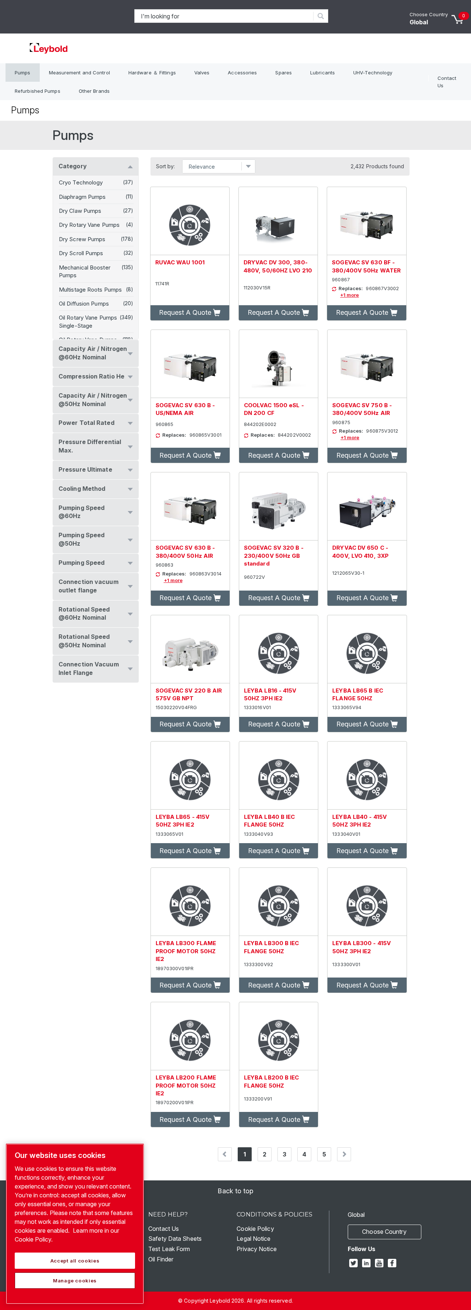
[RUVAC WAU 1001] (189, 221)
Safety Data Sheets (175, 1238)
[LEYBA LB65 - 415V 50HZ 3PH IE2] (190, 776)
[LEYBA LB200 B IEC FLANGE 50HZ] (278, 1036)
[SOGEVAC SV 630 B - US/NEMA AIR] (190, 364)
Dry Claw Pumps (80, 210)
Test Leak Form (169, 1249)
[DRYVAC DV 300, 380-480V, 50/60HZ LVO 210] (278, 221)
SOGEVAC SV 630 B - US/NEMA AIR (185, 409)
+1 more (349, 295)
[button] (189, 313)
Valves (202, 72)
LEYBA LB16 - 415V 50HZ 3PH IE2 (270, 694)
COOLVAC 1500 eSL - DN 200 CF (274, 409)
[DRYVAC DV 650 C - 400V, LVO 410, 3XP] (366, 506)
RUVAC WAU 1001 (180, 262)
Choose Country (429, 14)
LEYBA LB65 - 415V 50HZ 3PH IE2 (183, 820)
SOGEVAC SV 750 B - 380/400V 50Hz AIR (362, 409)
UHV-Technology (372, 72)
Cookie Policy (255, 1228)
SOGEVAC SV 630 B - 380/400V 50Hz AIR (185, 551)
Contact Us (447, 81)
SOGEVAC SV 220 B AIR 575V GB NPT (189, 694)
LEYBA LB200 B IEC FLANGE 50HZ (271, 1081)
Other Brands (94, 91)
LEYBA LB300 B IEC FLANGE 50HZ (271, 947)
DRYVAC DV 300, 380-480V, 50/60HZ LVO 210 (278, 266)
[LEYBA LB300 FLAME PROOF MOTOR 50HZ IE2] (190, 902)
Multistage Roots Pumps (90, 289)
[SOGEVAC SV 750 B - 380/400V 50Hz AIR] (366, 364)
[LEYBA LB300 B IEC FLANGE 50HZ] (278, 902)
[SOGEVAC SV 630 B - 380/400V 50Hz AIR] (190, 506)
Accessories (242, 72)
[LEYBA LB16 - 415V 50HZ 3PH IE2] (278, 649)
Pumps (23, 72)
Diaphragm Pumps (82, 196)
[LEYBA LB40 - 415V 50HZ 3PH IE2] (366, 776)
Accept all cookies (75, 1261)
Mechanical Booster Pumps (84, 271)
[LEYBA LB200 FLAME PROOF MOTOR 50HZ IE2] (190, 1036)
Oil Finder (160, 1259)
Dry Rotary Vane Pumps (89, 224)
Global (419, 22)
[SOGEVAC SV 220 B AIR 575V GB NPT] (190, 649)
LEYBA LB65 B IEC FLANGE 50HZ (357, 694)
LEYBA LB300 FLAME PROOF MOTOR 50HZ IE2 (186, 951)
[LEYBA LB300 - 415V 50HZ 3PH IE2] (366, 902)
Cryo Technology (81, 182)
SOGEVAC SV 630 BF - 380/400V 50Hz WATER (366, 266)
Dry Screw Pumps (82, 239)
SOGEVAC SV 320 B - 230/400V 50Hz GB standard (274, 555)
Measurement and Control (79, 72)
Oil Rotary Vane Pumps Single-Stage (88, 321)
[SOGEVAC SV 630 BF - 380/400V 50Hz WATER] (366, 221)
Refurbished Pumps (37, 91)
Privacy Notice (256, 1249)
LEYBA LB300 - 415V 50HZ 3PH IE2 (361, 947)
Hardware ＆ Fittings (152, 72)
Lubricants (322, 72)
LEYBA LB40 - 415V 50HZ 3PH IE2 (359, 820)
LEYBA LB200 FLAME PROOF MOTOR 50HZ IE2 (186, 1085)
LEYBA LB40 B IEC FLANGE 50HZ (269, 820)
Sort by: (165, 166)
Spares (283, 72)
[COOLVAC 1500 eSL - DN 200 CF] (278, 364)
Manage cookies (75, 1280)
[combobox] (224, 16)
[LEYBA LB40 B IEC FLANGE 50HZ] (278, 776)
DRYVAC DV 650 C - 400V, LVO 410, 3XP (360, 551)
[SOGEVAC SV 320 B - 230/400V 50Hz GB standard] (278, 506)
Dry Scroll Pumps (81, 253)
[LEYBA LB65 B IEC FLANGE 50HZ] (366, 649)
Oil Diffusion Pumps (84, 303)
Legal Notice (253, 1238)
